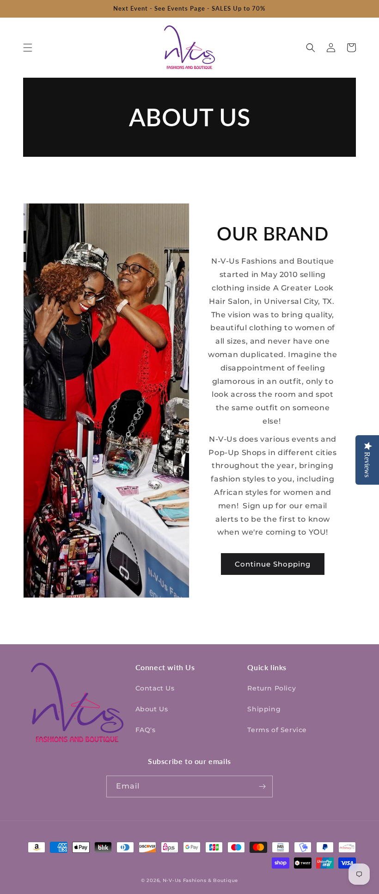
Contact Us (155, 688)
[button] (28, 47)
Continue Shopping (273, 564)
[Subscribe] (262, 786)
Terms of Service (277, 730)
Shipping (264, 709)
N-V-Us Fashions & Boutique (200, 880)
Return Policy (271, 688)
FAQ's (145, 730)
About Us (151, 709)
